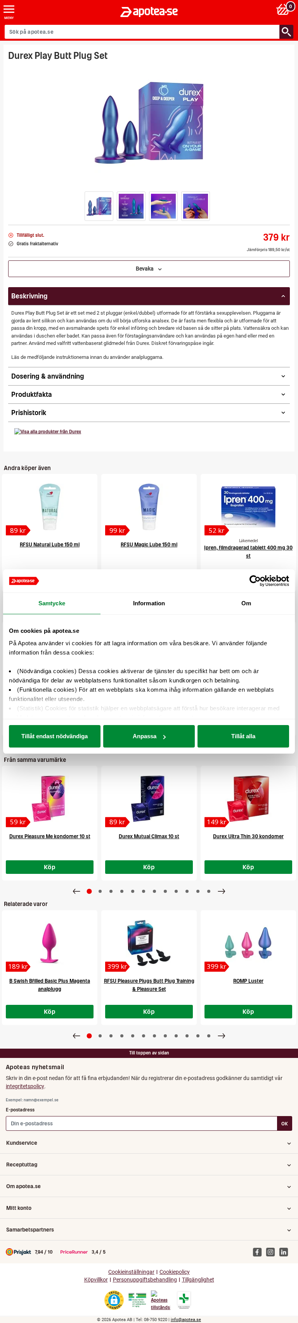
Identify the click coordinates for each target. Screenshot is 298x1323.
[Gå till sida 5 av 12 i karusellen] (132, 891)
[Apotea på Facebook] (259, 1251)
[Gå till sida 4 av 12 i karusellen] (121, 891)
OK (284, 1124)
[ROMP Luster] (248, 943)
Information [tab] (149, 603)
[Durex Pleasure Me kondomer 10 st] (49, 799)
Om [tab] (246, 603)
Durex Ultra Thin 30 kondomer (248, 836)
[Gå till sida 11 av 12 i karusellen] (198, 891)
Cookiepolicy (174, 1272)
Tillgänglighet (198, 1280)
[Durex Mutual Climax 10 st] (149, 799)
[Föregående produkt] (76, 891)
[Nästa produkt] (222, 891)
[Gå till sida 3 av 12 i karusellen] (111, 891)
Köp (49, 867)
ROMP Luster (248, 981)
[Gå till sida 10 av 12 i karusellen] (187, 891)
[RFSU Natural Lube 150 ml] (49, 507)
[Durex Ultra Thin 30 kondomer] (248, 799)
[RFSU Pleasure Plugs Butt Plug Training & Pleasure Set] (149, 943)
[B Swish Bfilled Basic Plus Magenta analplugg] (49, 943)
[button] (99, 206)
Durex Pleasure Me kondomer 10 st (49, 836)
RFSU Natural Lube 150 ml (50, 544)
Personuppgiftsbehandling (145, 1280)
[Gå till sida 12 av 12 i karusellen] (208, 891)
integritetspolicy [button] (25, 1086)
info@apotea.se (186, 1319)
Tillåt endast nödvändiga (54, 736)
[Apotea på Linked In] (285, 1251)
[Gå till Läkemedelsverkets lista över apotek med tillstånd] (184, 1300)
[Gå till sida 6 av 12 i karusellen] (143, 891)
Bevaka (146, 268)
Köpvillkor (96, 1280)
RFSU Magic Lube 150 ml (149, 544)
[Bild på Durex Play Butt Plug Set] (149, 121)
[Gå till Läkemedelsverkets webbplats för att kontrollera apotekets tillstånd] (137, 1300)
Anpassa (144, 736)
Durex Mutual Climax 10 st (149, 836)
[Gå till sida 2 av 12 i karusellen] (100, 891)
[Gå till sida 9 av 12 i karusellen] (176, 891)
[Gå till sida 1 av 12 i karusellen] (89, 891)
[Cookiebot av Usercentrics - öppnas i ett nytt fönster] (255, 581)
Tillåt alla (243, 736)
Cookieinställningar (131, 1272)
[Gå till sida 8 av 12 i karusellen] (165, 891)
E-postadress (20, 1110)
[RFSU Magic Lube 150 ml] (149, 507)
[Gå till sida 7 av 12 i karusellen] (154, 891)
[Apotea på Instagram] (272, 1251)
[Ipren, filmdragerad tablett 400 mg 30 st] (248, 507)
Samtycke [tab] (51, 603)
